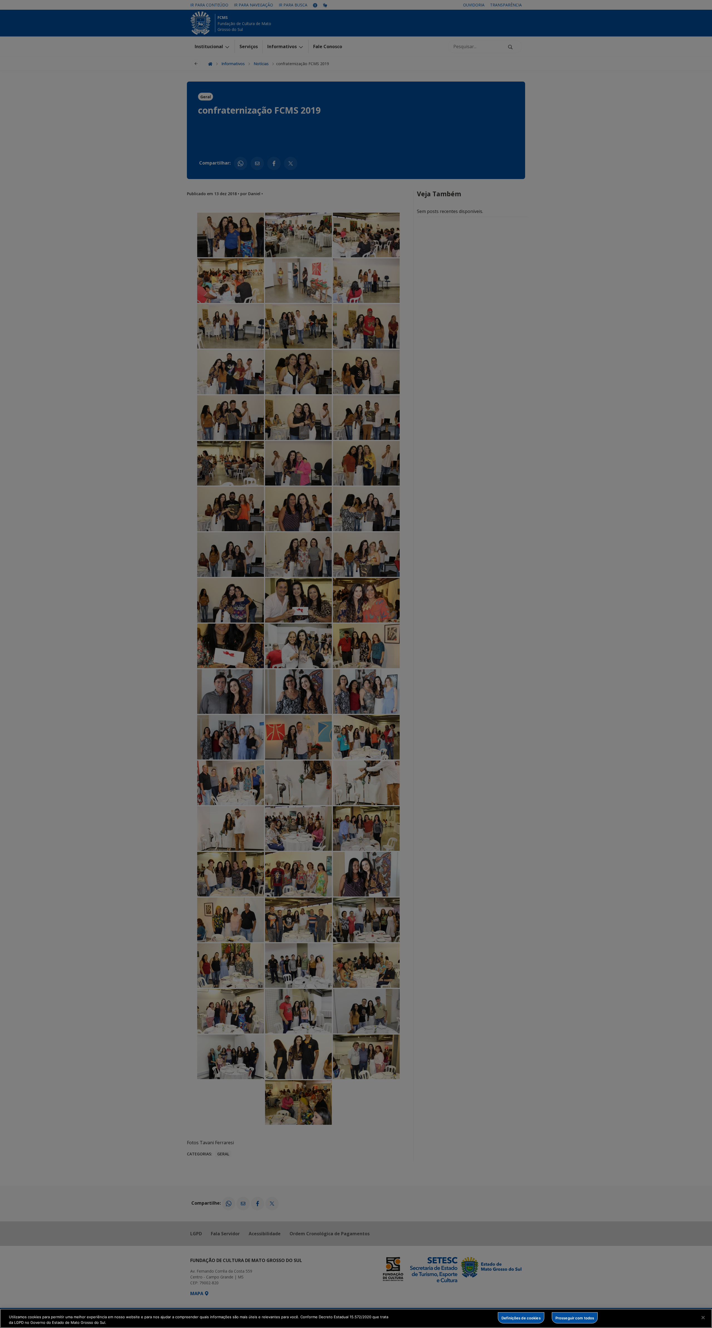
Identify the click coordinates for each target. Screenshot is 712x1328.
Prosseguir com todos (574, 1317)
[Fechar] (703, 1318)
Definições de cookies (521, 1317)
